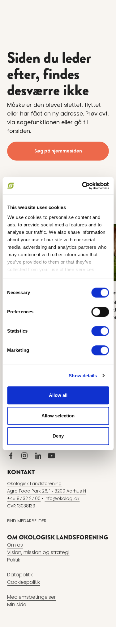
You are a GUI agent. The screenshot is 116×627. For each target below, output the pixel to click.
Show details (83, 375)
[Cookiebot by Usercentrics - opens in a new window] (82, 186)
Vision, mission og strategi (38, 552)
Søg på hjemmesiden (58, 151)
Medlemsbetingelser (31, 597)
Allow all (58, 395)
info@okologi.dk (62, 498)
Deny (58, 435)
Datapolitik (20, 574)
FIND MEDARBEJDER (26, 521)
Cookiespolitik (23, 582)
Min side (16, 604)
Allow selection (58, 415)
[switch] (100, 312)
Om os (15, 544)
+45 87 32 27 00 (24, 498)
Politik (13, 559)
